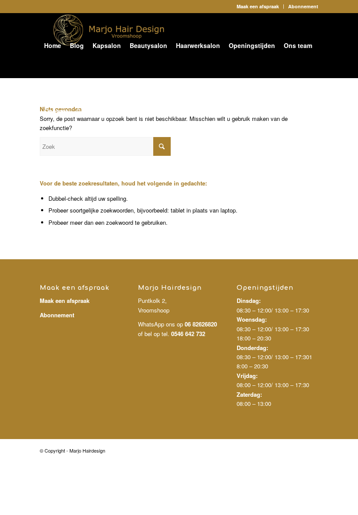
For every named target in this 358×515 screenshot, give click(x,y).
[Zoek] (79, 111)
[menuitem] (258, 6)
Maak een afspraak (258, 6)
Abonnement (303, 6)
